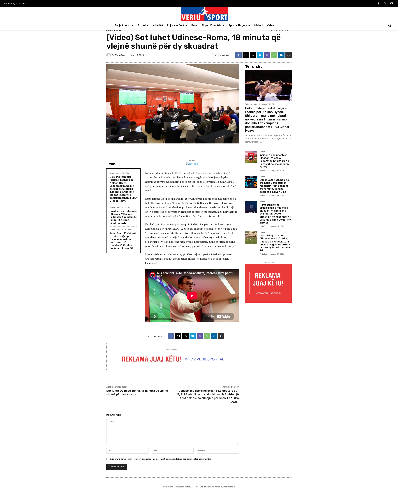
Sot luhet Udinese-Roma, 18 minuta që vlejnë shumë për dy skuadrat (137, 392)
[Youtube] (391, 3)
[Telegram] (260, 55)
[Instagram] (385, 3)
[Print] (288, 55)
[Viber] (267, 55)
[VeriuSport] (109, 55)
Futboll (109, 30)
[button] (389, 25)
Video (119, 30)
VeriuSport (121, 55)
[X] (253, 55)
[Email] (246, 55)
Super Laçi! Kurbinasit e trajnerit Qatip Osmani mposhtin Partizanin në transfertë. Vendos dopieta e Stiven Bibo (123, 240)
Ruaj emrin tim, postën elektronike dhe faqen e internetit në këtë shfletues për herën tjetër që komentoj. (160, 458)
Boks (112, 173)
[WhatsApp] (274, 55)
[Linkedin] (281, 55)
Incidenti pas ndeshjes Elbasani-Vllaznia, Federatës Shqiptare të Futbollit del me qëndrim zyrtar (123, 217)
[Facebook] (378, 3)
